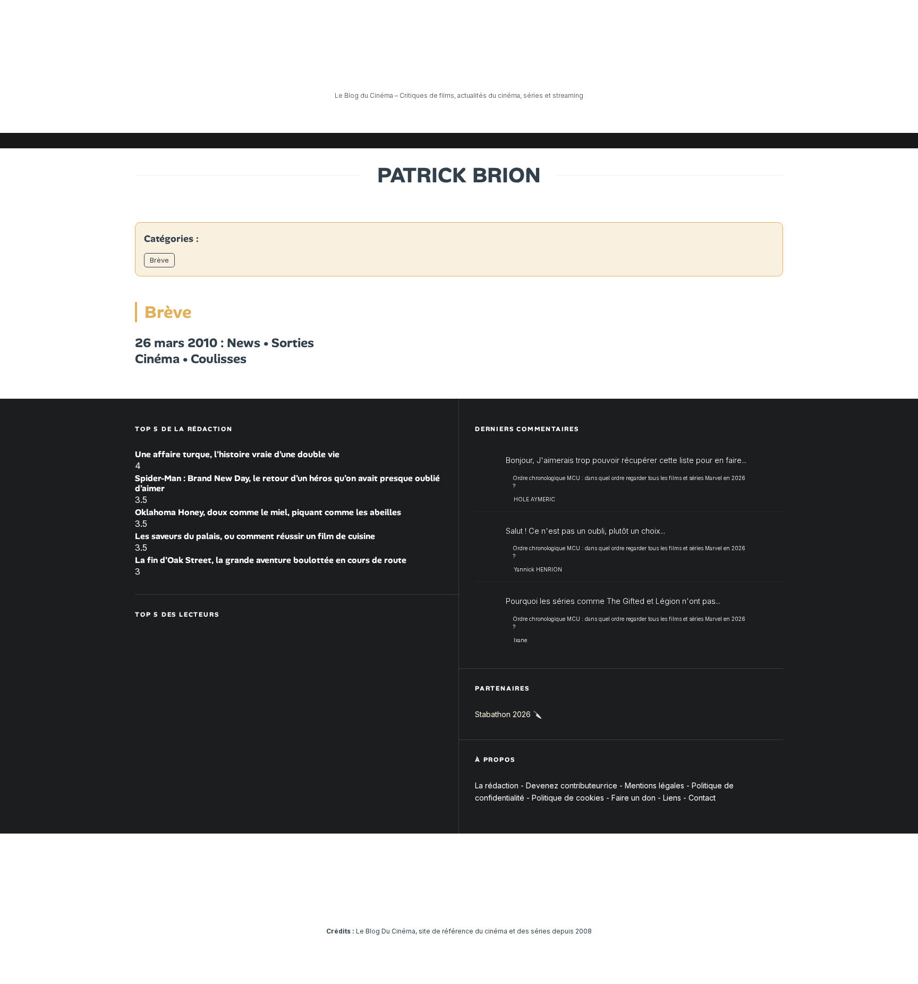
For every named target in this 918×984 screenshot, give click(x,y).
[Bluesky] (727, 140)
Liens (672, 797)
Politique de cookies (568, 797)
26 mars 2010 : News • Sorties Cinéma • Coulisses (224, 351)
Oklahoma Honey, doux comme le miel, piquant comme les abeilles (268, 512)
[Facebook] (648, 140)
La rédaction (496, 785)
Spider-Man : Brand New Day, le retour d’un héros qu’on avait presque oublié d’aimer (287, 483)
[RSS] (775, 140)
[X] (664, 140)
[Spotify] (759, 140)
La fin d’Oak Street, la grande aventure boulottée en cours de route (270, 560)
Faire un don (633, 797)
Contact (702, 797)
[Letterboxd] (743, 140)
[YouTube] (695, 140)
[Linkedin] (711, 140)
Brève (159, 260)
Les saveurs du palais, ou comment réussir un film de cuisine (255, 536)
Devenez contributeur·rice (571, 785)
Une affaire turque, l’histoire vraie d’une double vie (237, 454)
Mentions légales (654, 785)
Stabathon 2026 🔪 (508, 714)
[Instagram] (679, 140)
